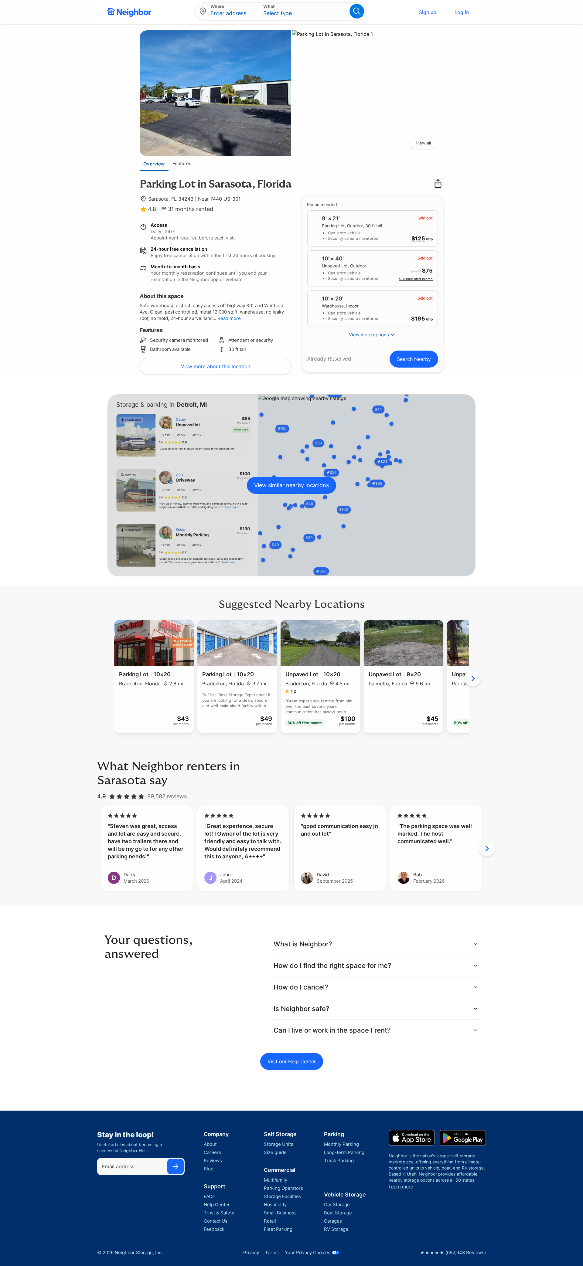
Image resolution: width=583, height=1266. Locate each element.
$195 (418, 318)
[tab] (154, 163)
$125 (418, 238)
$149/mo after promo (416, 279)
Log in (462, 12)
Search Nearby (414, 359)
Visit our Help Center (292, 1061)
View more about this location (215, 366)
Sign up (427, 12)
